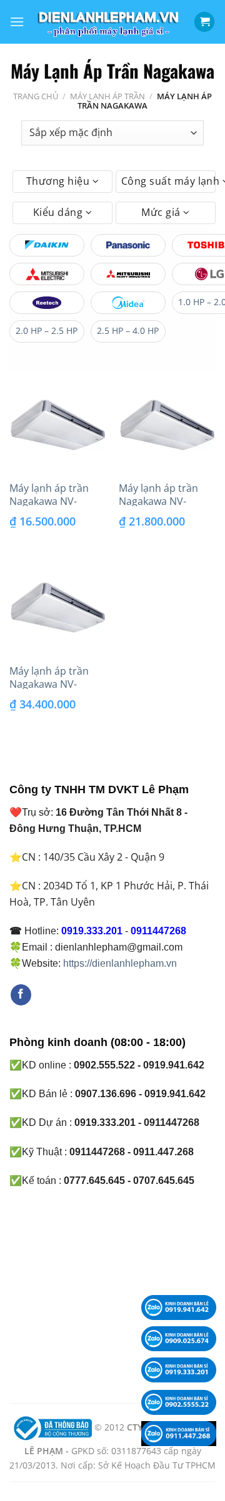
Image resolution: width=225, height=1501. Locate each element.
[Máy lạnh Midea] (128, 302)
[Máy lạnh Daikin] (46, 245)
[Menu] (16, 21)
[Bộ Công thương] (51, 1428)
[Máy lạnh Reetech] (46, 302)
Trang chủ (35, 96)
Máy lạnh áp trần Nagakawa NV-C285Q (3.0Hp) (158, 501)
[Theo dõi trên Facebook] (21, 994)
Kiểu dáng (59, 212)
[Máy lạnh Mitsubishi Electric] (46, 274)
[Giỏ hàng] (204, 22)
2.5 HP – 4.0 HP (128, 330)
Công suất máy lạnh (168, 181)
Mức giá (162, 212)
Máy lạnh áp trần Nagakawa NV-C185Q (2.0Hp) (49, 501)
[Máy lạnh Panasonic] (128, 245)
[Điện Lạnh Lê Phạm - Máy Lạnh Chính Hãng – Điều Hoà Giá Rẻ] (109, 22)
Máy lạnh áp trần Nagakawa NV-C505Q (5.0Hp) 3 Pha (57, 684)
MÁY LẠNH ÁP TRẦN (107, 96)
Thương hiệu (59, 181)
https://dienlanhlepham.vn (120, 963)
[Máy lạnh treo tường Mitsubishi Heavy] (128, 274)
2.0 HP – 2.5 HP (47, 330)
